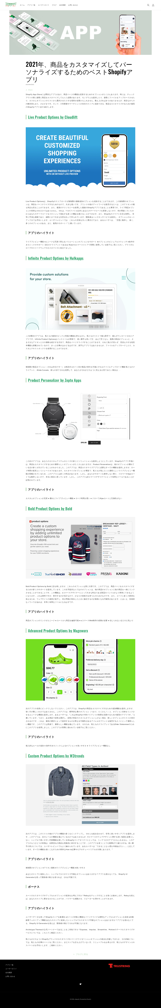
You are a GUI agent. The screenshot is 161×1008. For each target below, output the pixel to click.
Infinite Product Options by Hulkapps (55, 258)
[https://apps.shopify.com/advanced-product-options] (80, 700)
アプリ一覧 (9, 965)
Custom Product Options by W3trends (56, 755)
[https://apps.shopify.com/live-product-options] (80, 189)
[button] (148, 5)
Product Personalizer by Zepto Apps (54, 380)
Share (30, 90)
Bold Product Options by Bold (50, 508)
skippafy (77, 999)
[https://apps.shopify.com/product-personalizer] (80, 452)
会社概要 (8, 973)
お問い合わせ (10, 976)
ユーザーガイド (11, 969)
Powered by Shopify (85, 999)
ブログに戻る (82, 954)
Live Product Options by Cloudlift (53, 117)
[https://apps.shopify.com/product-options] (80, 578)
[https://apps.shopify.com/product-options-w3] (80, 826)
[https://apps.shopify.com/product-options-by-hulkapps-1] (80, 330)
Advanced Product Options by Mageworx (58, 630)
